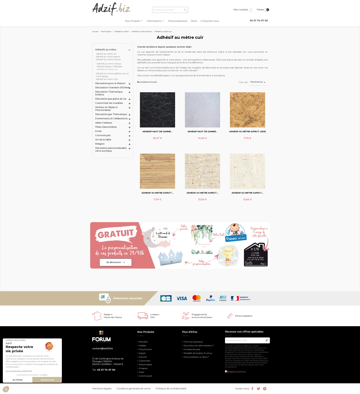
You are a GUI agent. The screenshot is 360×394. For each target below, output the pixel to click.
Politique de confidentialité (171, 388)
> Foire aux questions (192, 342)
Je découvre (113, 262)
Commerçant (103, 135)
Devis (194, 21)
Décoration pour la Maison (110, 83)
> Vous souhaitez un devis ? (195, 357)
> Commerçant (144, 376)
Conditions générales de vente (133, 388)
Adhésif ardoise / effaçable (109, 66)
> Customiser (143, 361)
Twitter (258, 388)
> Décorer (142, 357)
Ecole (98, 131)
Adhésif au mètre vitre (107, 79)
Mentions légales (102, 388)
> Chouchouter (144, 349)
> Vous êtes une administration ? (198, 345)
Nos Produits (134, 20)
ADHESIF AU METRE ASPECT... (157, 193)
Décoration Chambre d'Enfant (112, 87)
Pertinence (258, 82)
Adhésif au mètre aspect (108, 56)
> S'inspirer (142, 368)
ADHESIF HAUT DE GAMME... (157, 131)
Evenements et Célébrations (111, 118)
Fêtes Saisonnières (106, 127)
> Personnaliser (144, 364)
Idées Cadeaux (103, 122)
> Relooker (142, 342)
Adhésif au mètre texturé (108, 59)
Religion (99, 143)
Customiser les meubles (109, 103)
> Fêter (140, 372)
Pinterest (264, 388)
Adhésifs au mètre (105, 49)
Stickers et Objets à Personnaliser (106, 108)
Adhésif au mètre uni (106, 54)
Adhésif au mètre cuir (107, 69)
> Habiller (141, 345)
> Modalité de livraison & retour (197, 353)
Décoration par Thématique (111, 114)
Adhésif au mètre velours (109, 63)
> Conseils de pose (191, 349)
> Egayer (141, 353)
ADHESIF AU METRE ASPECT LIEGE (247, 131)
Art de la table (103, 139)
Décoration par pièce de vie (110, 98)
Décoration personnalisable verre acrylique (111, 149)
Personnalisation (177, 21)
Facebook (252, 388)
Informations (156, 20)
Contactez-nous (210, 21)
